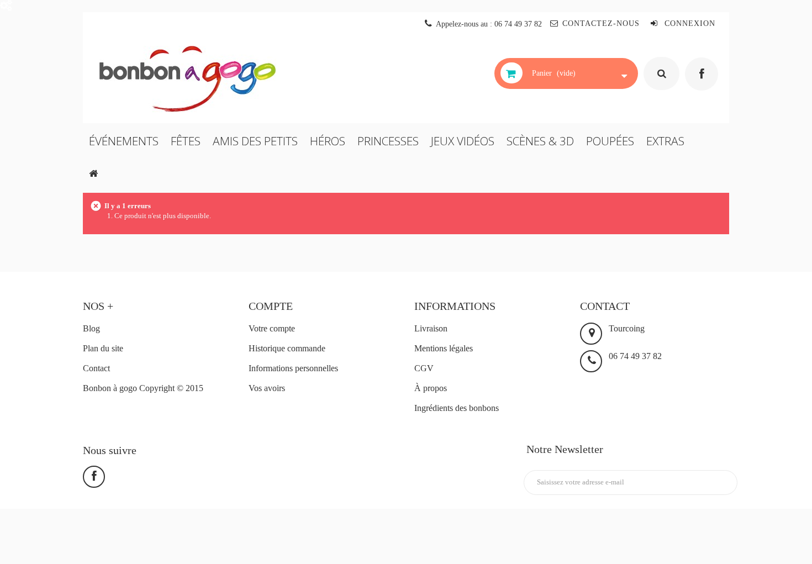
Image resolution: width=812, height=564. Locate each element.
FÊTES (186, 140)
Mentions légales (443, 348)
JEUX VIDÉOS (462, 140)
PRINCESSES (388, 140)
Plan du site (103, 348)
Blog (91, 328)
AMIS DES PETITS (255, 140)
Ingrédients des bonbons (456, 408)
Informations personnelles (293, 368)
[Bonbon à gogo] (198, 79)
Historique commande (287, 348)
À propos (430, 388)
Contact (96, 368)
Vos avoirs (267, 388)
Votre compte (272, 328)
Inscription (704, 482)
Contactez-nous (601, 23)
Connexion (688, 23)
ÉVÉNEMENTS (124, 140)
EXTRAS (665, 140)
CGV (424, 368)
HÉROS (327, 140)
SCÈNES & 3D (540, 140)
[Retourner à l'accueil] (93, 173)
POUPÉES (610, 140)
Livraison (430, 328)
